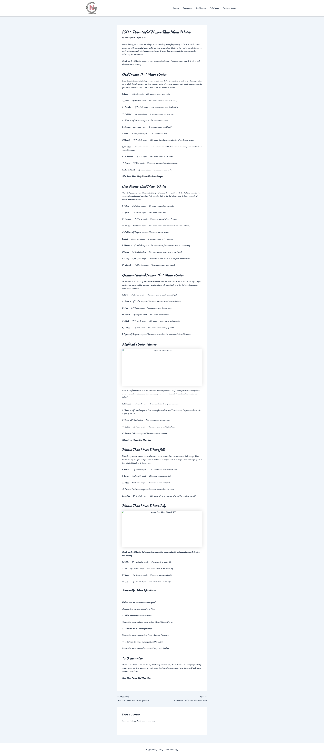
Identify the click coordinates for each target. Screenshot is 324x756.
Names (176, 8)
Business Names (229, 8)
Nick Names (201, 8)
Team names (187, 8)
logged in (136, 721)
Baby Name (214, 8)
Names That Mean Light (141, 678)
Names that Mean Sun (142, 440)
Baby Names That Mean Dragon (150, 176)
